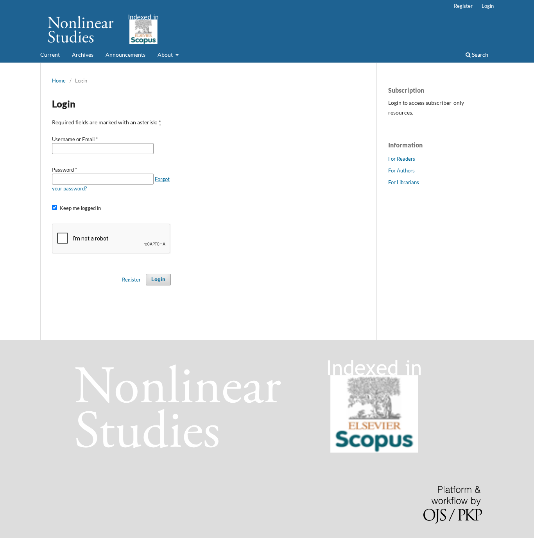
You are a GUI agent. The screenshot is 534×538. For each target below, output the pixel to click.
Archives (82, 54)
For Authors (401, 170)
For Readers (401, 159)
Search (479, 54)
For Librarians (403, 182)
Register (463, 6)
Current (50, 54)
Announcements (125, 54)
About (166, 54)
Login (488, 6)
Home (59, 80)
